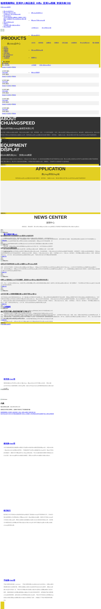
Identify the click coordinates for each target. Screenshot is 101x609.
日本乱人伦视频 (25, 413)
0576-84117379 (10, 379)
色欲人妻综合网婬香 (48, 413)
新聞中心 (34, 57)
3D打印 (33, 42)
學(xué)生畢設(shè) (85, 42)
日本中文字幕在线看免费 (14, 413)
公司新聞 (33, 65)
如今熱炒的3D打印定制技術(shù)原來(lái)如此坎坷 (17, 235)
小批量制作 (74, 42)
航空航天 (7, 511)
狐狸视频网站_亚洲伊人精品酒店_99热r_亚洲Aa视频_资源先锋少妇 (36, 3)
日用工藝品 (65, 42)
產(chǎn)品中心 (35, 35)
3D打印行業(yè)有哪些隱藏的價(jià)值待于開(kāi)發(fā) (19, 294)
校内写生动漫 (4, 413)
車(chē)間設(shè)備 (46, 27)
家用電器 (40, 42)
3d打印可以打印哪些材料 (9, 248)
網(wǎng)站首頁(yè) (37, 13)
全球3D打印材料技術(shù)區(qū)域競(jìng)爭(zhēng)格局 (19, 264)
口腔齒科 (7, 307)
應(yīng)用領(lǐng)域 (37, 50)
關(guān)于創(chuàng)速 (38, 20)
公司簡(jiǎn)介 (35, 27)
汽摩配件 (56, 42)
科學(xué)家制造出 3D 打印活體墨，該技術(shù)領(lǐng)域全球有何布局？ (25, 280)
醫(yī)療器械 (96, 42)
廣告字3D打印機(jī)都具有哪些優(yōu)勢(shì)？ (16, 311)
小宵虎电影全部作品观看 (36, 413)
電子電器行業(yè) (10, 234)
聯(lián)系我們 (35, 72)
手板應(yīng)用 (9, 580)
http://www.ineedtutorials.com (14, 386)
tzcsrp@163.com (8, 384)
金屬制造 (48, 42)
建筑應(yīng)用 (9, 443)
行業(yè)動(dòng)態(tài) (45, 65)
